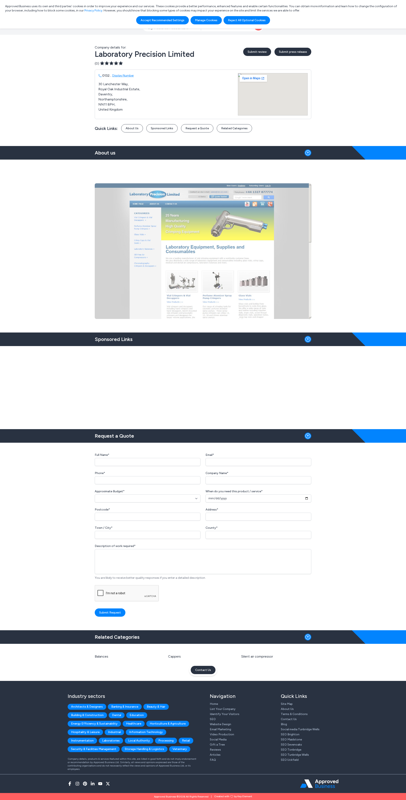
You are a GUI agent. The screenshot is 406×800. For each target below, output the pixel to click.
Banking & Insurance (124, 706)
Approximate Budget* (110, 491)
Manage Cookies (206, 20)
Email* (210, 455)
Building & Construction (87, 715)
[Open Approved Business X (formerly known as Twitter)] (108, 784)
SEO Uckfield (290, 760)
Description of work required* (115, 546)
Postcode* (102, 509)
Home (214, 704)
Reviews (215, 749)
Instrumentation (82, 740)
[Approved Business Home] (319, 783)
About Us (132, 128)
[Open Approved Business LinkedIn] (93, 784)
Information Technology (146, 732)
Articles (215, 755)
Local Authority (139, 740)
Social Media (218, 739)
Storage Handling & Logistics (144, 749)
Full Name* (102, 455)
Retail (186, 740)
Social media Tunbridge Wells (300, 729)
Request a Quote (197, 128)
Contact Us (203, 670)
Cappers (174, 656)
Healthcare (133, 723)
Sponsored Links (162, 128)
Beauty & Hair (156, 706)
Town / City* (103, 528)
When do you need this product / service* (234, 491)
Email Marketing (220, 729)
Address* (212, 509)
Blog (284, 724)
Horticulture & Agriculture (168, 723)
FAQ (213, 760)
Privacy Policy (93, 10)
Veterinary (180, 749)
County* (212, 528)
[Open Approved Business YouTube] (100, 784)
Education (137, 715)
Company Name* (217, 473)
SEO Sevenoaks (291, 744)
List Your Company (223, 709)
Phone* (100, 473)
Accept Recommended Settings (162, 20)
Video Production (222, 734)
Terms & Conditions (294, 714)
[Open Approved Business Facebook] (70, 784)
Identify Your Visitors (224, 714)
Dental (116, 715)
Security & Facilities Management (93, 749)
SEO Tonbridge (291, 749)
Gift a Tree (217, 744)
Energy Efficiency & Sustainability (94, 723)
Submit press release (293, 52)
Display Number (123, 75)
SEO (213, 719)
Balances (101, 656)
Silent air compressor (257, 656)
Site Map (287, 704)
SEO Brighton (290, 734)
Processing (166, 740)
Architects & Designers (87, 706)
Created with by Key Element (233, 796)
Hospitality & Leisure (85, 732)
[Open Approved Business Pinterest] (85, 784)
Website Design (220, 724)
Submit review (257, 52)
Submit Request (110, 612)
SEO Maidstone (291, 739)
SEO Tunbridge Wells (295, 755)
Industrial (114, 732)
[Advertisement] (203, 386)
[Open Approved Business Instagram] (77, 784)
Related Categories (234, 128)
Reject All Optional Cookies (247, 20)
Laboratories (111, 740)
